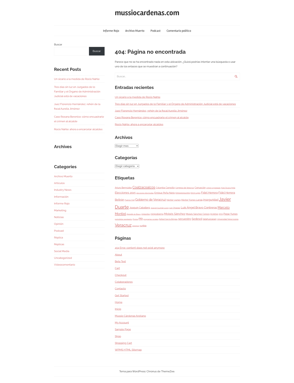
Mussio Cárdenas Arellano (130, 315)
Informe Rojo (111, 31)
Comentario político (179, 31)
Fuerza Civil (130, 200)
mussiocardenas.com (147, 12)
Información (61, 196)
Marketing (60, 210)
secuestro (184, 218)
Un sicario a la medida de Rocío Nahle (137, 97)
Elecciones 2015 (125, 192)
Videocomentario (64, 264)
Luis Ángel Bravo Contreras (199, 207)
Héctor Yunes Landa (192, 200)
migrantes (145, 214)
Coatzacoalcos (143, 187)
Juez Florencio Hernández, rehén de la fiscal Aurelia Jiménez (151, 110)
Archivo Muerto (134, 31)
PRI (141, 218)
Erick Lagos (195, 193)
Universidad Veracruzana (227, 219)
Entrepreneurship (182, 193)
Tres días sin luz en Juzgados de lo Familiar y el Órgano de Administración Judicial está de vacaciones (175, 103)
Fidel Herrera (209, 192)
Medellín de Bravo (134, 214)
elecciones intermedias (145, 193)
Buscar (58, 44)
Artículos (59, 183)
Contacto (120, 288)
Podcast (155, 31)
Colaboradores (124, 281)
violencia (135, 226)
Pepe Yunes (230, 213)
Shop (118, 336)
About (118, 254)
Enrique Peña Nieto (164, 193)
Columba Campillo (165, 187)
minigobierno (157, 214)
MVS (221, 214)
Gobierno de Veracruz (150, 199)
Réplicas (59, 244)
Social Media (61, 251)
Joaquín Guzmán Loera (160, 208)
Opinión (58, 223)
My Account (122, 322)
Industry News (62, 189)
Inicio (118, 308)
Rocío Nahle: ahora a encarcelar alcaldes (139, 124)
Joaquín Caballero (139, 207)
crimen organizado (213, 188)
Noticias (59, 217)
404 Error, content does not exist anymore (140, 247)
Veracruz (123, 224)
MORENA (214, 214)
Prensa (135, 219)
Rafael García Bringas (168, 219)
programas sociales (150, 219)
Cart (117, 268)
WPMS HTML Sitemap (128, 349)
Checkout (120, 275)
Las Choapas (174, 208)
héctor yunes (174, 200)
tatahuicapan (210, 219)
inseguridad (210, 199)
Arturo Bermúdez (123, 187)
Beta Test (120, 261)
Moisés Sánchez (174, 213)
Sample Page (123, 329)
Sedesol (197, 218)
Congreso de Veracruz (184, 188)
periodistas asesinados (123, 219)
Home (118, 302)
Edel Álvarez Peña (228, 188)
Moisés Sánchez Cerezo (198, 214)
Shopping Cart (123, 343)
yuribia (142, 225)
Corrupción (200, 187)
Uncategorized (63, 257)
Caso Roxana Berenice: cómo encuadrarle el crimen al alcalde (152, 117)
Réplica (58, 237)
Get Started (122, 295)
